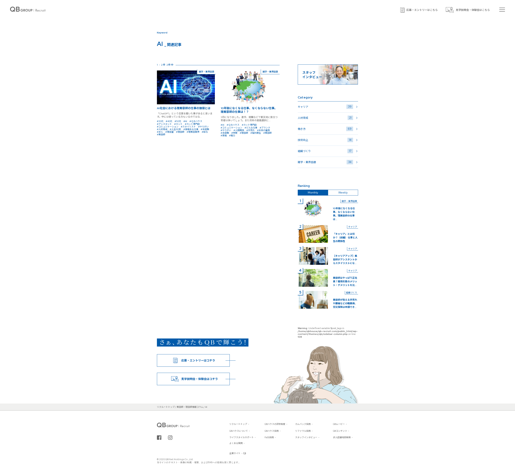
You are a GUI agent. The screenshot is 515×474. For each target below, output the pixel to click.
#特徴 (234, 132)
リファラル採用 (303, 430)
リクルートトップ (238, 424)
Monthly (313, 192)
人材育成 (324, 118)
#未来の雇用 (263, 130)
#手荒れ (250, 130)
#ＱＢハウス (196, 121)
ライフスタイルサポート (241, 437)
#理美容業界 (193, 131)
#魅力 (232, 135)
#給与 (205, 131)
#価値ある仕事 (190, 129)
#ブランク (265, 127)
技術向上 (324, 140)
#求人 (160, 131)
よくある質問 (236, 443)
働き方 (324, 129)
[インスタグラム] (170, 437)
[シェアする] (159, 437)
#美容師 (161, 134)
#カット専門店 (192, 124)
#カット (178, 124)
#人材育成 (162, 129)
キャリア (324, 107)
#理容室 (169, 131)
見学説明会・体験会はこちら (473, 10)
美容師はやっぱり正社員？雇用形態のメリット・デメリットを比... (345, 281)
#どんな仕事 (251, 127)
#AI (185, 121)
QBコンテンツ (340, 430)
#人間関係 (239, 130)
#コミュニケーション (167, 126)
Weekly (343, 192)
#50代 (178, 121)
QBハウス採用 (272, 430)
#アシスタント (164, 124)
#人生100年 (175, 129)
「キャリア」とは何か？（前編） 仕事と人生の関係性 (345, 237)
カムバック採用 (303, 424)
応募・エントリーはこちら (422, 10)
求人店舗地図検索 (342, 437)
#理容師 (180, 131)
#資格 (224, 135)
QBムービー (339, 424)
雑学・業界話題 (324, 162)
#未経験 (205, 129)
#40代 (169, 121)
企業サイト (234, 453)
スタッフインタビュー (306, 437)
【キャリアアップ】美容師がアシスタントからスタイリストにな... (345, 259)
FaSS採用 (269, 437)
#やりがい (203, 126)
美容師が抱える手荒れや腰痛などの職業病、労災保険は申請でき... (345, 303)
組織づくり (324, 151)
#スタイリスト (188, 126)
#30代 (160, 121)
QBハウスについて (238, 430)
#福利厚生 (255, 132)
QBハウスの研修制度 (275, 424)
